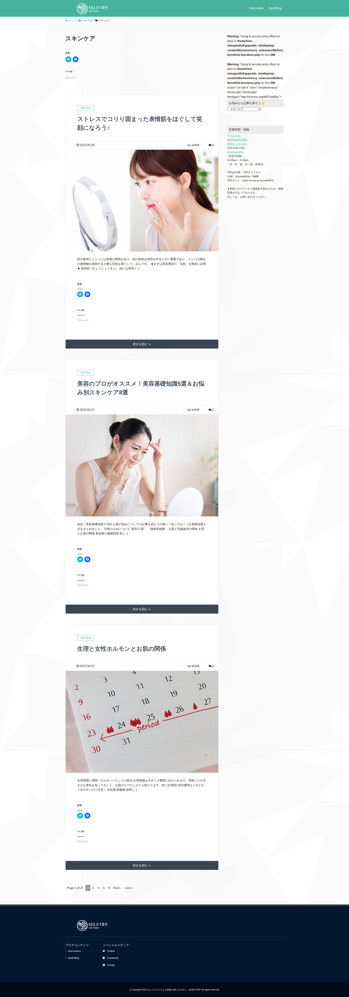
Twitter (111, 951)
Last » (129, 887)
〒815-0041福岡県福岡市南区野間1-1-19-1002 (237, 139)
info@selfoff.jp (235, 151)
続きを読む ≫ (142, 344)
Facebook (113, 957)
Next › (117, 887)
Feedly (111, 965)
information (256, 8)
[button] (142, 200)
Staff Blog (275, 8)
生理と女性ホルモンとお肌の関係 (121, 648)
